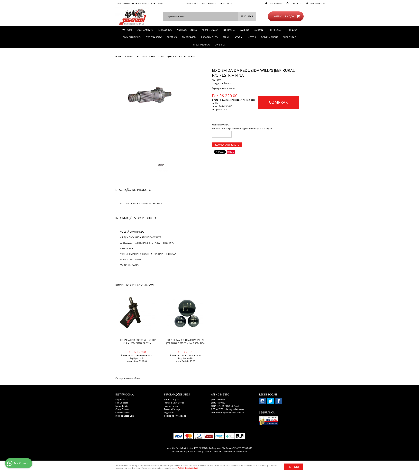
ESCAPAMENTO (209, 37)
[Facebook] (278, 401)
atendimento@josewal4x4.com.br (227, 412)
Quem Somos (191, 3)
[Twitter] (270, 401)
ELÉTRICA (172, 37)
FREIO (226, 37)
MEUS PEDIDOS (201, 44)
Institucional (124, 394)
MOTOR (251, 37)
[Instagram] (262, 401)
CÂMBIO (244, 29)
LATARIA (238, 37)
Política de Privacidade (175, 415)
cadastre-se (156, 3)
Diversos (220, 44)
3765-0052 (295, 3)
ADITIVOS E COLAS (187, 29)
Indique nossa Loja (124, 415)
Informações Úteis (177, 394)
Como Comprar (171, 399)
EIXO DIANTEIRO (132, 37)
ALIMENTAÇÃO (210, 29)
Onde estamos (122, 412)
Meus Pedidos (209, 3)
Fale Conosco (227, 3)
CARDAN (258, 29)
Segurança (169, 412)
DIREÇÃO (292, 29)
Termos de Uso (171, 405)
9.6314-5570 (317, 3)
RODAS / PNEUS (269, 37)
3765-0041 (275, 3)
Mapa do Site (121, 405)
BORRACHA (229, 29)
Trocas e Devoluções (174, 402)
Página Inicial (121, 399)
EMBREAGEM (189, 37)
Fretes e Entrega (172, 409)
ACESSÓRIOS (165, 29)
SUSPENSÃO (289, 37)
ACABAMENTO (145, 29)
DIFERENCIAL (275, 29)
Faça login (140, 3)
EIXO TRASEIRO (154, 37)
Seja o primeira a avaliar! (223, 88)
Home (129, 29)
